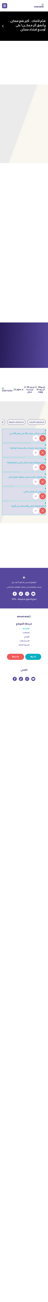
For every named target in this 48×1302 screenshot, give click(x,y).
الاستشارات (24, 641)
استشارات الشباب (36, 422)
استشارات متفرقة (16, 422)
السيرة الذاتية (24, 645)
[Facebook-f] (15, 594)
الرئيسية (26, 628)
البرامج (26, 637)
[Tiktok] (21, 594)
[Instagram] (27, 594)
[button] (45, 26)
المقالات (26, 633)
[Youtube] (33, 594)
